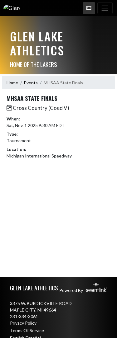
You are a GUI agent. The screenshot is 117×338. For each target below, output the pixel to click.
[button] (89, 8)
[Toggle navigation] (105, 8)
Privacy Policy (23, 323)
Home (12, 82)
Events (31, 82)
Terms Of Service (27, 330)
